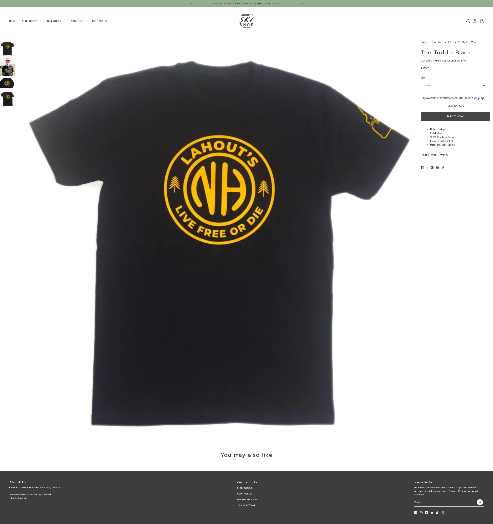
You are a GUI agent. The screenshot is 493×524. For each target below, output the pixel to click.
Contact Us (244, 493)
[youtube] (432, 513)
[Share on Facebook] (422, 167)
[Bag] (482, 21)
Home (424, 42)
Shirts (450, 42)
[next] (302, 4)
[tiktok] (437, 513)
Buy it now (455, 117)
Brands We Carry (248, 499)
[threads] (443, 513)
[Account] (475, 21)
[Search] (468, 21)
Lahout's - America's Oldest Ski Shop (444, 60)
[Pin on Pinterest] (432, 167)
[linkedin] (426, 513)
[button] (443, 167)
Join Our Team (246, 505)
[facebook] (416, 513)
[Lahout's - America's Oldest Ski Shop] (246, 21)
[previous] (191, 4)
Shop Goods (244, 488)
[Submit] (480, 502)
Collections (437, 42)
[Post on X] (427, 167)
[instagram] (421, 513)
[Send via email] (437, 167)
